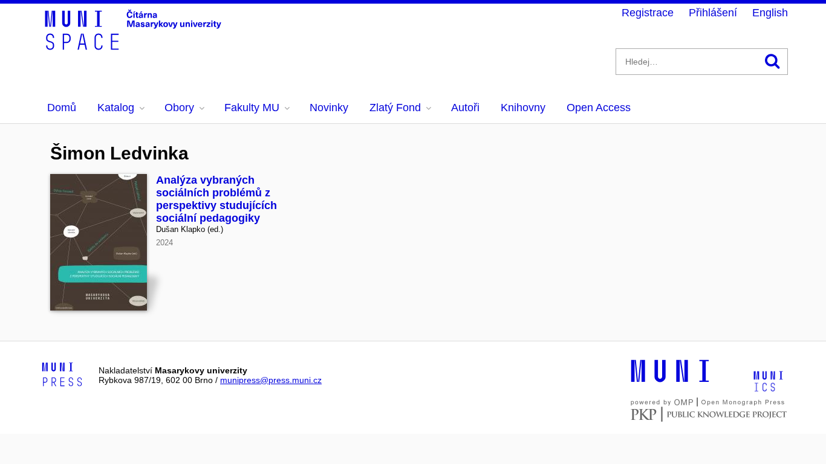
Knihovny (523, 108)
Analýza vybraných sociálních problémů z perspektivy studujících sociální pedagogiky (216, 199)
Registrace (648, 13)
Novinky (329, 108)
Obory (179, 108)
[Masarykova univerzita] (670, 380)
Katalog (115, 108)
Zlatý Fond (395, 108)
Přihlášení (713, 13)
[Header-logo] (135, 46)
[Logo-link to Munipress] (62, 375)
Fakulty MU (251, 108)
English (770, 13)
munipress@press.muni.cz (271, 380)
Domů (61, 108)
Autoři (465, 108)
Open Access (599, 108)
